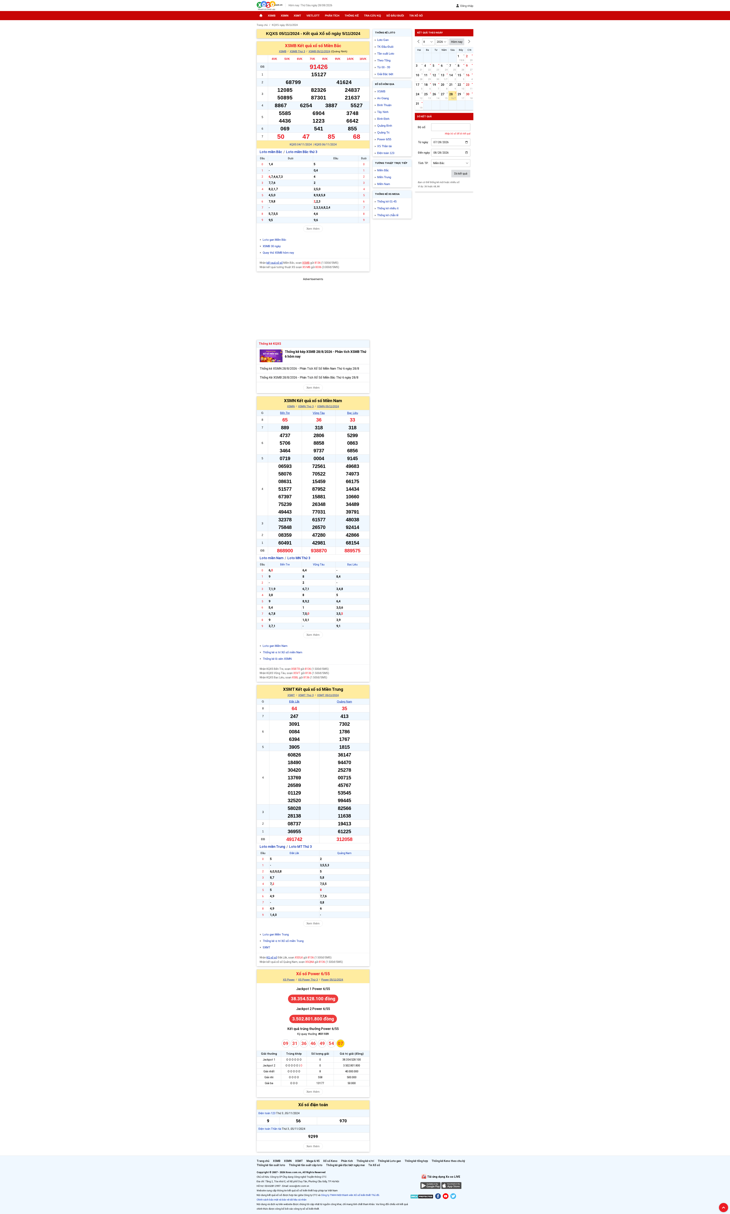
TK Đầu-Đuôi (385, 46)
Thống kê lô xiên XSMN (277, 659)
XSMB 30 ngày (272, 246)
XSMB (271, 15)
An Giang (383, 98)
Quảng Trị (383, 132)
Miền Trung (384, 177)
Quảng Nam (344, 701)
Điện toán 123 (266, 1113)
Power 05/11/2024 (332, 979)
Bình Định (383, 118)
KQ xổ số (272, 957)
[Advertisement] (313, 308)
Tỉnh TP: (423, 163)
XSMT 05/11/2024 (328, 695)
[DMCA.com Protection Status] (421, 1197)
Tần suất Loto (385, 53)
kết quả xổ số (275, 262)
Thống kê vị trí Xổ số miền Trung (283, 941)
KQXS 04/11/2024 (301, 144)
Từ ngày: (423, 142)
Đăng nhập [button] (466, 5)
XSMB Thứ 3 (297, 51)
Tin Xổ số (416, 15)
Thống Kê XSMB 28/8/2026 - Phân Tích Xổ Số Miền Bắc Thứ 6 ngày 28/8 (309, 377)
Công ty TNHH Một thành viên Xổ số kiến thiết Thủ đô (350, 1195)
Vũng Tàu (319, 412)
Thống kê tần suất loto (271, 1165)
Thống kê (352, 15)
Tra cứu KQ (372, 15)
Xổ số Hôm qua (384, 84)
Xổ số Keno (330, 1160)
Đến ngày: (424, 152)
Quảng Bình (384, 125)
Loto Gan (383, 39)
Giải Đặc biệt (385, 74)
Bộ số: (422, 127)
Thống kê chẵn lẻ (387, 215)
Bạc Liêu (352, 412)
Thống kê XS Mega (387, 194)
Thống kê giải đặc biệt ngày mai (345, 1165)
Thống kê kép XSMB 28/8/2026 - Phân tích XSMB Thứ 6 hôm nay (325, 354)
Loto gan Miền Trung (276, 934)
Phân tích (332, 15)
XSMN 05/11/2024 (328, 406)
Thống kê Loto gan (389, 1160)
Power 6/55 (384, 139)
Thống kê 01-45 (387, 201)
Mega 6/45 (313, 1160)
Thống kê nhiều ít (387, 208)
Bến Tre (285, 412)
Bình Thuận (384, 105)
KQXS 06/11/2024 (325, 144)
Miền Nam (383, 184)
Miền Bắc (383, 170)
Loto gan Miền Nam (275, 646)
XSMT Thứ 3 (306, 695)
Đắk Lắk (294, 701)
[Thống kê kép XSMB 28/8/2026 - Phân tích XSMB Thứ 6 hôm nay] (271, 355)
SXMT (266, 947)
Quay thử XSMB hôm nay (278, 252)
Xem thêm (313, 228)
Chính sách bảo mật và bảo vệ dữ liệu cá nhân (281, 1199)
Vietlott (313, 15)
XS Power (289, 979)
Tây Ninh (382, 112)
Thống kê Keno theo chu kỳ (448, 1160)
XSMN (284, 15)
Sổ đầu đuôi (395, 15)
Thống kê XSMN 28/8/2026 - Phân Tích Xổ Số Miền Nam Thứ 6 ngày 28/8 (309, 368)
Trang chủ (263, 1160)
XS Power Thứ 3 (308, 979)
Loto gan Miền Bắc (274, 239)
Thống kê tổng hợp (416, 1160)
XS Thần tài (384, 146)
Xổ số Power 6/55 (313, 973)
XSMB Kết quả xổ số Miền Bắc (313, 45)
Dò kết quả (460, 173)
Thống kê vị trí (365, 1160)
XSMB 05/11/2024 (319, 51)
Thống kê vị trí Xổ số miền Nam (282, 652)
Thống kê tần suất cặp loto (305, 1165)
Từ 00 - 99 (383, 67)
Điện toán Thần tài (269, 1128)
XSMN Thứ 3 (306, 406)
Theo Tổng (383, 60)
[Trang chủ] (261, 15)
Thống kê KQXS (270, 343)
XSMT (297, 15)
